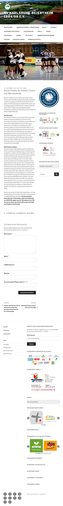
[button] (40, 135)
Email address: (31, 335)
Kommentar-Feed (8, 350)
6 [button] (43, 453)
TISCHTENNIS (8, 35)
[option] (45, 134)
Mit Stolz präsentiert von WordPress (36, 494)
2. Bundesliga (11, 213)
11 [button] (50, 453)
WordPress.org (7, 353)
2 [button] (49, 138)
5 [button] (41, 453)
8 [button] (46, 453)
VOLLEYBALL (29, 35)
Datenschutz (6, 333)
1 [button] (47, 138)
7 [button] (44, 453)
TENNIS (48, 31)
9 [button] (47, 453)
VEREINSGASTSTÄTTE (34, 39)
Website (6, 273)
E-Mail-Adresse (9, 265)
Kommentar (8, 234)
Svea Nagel (23, 88)
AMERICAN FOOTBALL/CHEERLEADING (28, 27)
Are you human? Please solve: (13, 282)
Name (6, 256)
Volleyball (31, 213)
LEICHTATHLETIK (28, 31)
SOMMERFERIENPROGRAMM (45, 35)
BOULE (44, 27)
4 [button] (40, 453)
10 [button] (49, 453)
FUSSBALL (54, 27)
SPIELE (40, 31)
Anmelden (6, 344)
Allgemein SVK (21, 213)
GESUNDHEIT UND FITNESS (11, 31)
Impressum (6, 330)
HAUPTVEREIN (8, 27)
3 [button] (50, 138)
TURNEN (18, 35)
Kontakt (5, 326)
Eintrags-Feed (7, 347)
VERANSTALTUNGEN (19, 39)
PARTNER (7, 39)
